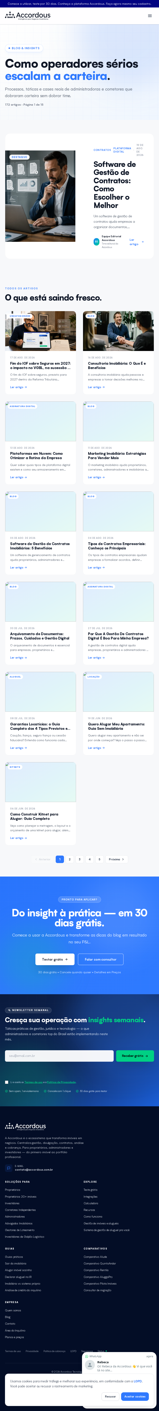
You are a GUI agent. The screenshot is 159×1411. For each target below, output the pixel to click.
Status (101, 1351)
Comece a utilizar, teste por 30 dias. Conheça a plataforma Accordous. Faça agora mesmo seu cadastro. (79, 3)
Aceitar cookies (135, 1396)
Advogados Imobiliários (19, 1223)
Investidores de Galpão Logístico (24, 1236)
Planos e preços (14, 1337)
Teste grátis (91, 1189)
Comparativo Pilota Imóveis (100, 1283)
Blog (7, 1317)
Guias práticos (14, 1256)
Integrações (91, 1196)
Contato (10, 1323)
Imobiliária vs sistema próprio (22, 1283)
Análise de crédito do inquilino (23, 1290)
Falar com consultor (100, 959)
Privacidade (32, 1351)
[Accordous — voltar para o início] (27, 16)
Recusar (110, 1396)
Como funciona (93, 1216)
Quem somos (13, 1310)
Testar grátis (52, 959)
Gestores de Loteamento (19, 1230)
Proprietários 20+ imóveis (20, 1196)
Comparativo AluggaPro (98, 1277)
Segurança (87, 1351)
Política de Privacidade (61, 1082)
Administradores (15, 1216)
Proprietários (12, 1189)
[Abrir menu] (150, 16)
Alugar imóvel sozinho (18, 1270)
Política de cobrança (54, 1351)
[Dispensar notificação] (119, 1353)
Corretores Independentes (20, 1210)
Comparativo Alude (95, 1256)
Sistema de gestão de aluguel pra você (106, 1230)
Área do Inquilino (15, 1330)
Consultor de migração (97, 1290)
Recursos (89, 1210)
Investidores (12, 1203)
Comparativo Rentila (96, 1270)
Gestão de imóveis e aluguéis (101, 1223)
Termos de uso (33, 1082)
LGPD (73, 1351)
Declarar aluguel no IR (18, 1277)
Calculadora (91, 1203)
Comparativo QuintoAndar (100, 1263)
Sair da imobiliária (15, 1263)
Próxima (114, 859)
